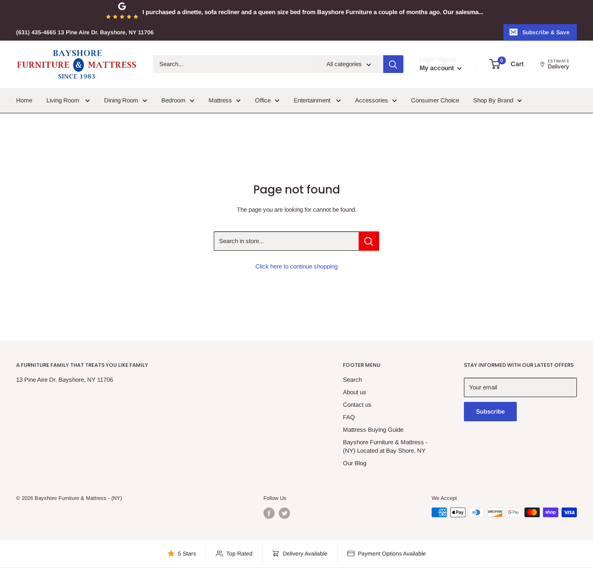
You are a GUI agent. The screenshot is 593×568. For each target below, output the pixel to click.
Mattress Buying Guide (373, 429)
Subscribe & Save (546, 32)
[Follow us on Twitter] (284, 513)
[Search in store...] (369, 241)
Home (24, 100)
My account (437, 68)
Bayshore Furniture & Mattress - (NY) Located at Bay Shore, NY (385, 446)
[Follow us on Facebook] (269, 513)
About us (354, 392)
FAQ (349, 417)
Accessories (371, 100)
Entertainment (313, 100)
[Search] (393, 64)
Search (352, 379)
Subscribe (490, 411)
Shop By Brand (493, 100)
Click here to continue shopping (296, 266)
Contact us (357, 404)
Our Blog (354, 463)
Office (263, 100)
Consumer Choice (435, 100)
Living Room (63, 100)
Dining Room (121, 100)
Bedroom (173, 100)
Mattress (220, 100)
